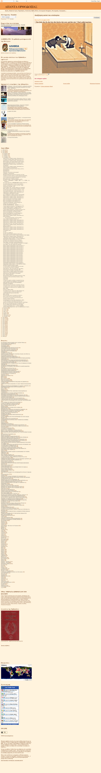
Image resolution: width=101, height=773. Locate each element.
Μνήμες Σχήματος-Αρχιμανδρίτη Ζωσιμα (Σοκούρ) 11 (13, 250)
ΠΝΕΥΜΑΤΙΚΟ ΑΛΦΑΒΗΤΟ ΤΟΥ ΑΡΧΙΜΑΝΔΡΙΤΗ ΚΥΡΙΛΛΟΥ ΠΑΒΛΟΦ (16, 472)
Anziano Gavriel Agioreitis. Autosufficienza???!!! (12, 208)
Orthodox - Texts (4, 562)
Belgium (3, 526)
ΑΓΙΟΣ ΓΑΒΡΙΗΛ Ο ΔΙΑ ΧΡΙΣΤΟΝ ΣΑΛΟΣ (9, 347)
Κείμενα (2, 421)
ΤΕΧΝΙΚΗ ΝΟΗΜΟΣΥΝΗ (6, 507)
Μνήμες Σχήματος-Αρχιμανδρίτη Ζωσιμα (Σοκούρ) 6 (13, 255)
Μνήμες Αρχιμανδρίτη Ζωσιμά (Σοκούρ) (9, 436)
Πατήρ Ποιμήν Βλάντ (5, 468)
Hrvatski (2, 545)
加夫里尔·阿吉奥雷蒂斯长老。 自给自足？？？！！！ (13, 204)
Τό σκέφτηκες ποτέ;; (7, 230)
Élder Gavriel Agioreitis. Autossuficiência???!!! (12, 200)
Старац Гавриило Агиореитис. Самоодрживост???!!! (13, 206)
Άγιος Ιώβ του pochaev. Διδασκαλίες (8, 349)
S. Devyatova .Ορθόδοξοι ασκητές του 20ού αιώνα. (12, 571)
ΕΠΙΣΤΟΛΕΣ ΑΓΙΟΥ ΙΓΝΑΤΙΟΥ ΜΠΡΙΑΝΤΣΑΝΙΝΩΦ (11, 392)
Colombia (3, 532)
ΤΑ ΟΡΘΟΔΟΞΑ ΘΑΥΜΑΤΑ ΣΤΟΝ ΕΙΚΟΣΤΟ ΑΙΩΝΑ (11, 505)
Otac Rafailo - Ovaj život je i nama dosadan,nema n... (13, 242)
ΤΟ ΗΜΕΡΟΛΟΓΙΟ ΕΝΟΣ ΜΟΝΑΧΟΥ (9, 508)
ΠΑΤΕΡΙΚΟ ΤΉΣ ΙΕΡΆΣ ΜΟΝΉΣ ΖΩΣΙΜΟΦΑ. (10, 459)
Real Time (9, 724)
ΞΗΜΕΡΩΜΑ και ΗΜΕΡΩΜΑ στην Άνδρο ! (11, 193)
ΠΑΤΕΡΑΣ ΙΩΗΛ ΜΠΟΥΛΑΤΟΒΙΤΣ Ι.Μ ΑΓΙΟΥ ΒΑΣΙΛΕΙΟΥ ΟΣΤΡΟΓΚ (15, 458)
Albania (2, 521)
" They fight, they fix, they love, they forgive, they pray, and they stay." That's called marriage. (63, 22)
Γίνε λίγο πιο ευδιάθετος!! (8, 232)
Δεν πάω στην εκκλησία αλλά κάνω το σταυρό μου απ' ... (14, 303)
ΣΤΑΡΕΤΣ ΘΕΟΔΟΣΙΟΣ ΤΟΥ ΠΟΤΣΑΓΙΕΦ (9, 491)
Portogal (3, 567)
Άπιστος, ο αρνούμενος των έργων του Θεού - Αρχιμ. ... (13, 185)
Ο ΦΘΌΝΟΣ (5, 277)
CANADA (39, 75)
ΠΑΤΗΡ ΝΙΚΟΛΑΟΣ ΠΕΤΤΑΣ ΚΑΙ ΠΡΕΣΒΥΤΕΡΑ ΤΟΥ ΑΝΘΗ (13, 467)
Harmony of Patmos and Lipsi (8, 298)
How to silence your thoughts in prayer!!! (11, 178)
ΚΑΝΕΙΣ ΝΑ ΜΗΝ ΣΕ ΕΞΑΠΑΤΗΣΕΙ (8, 418)
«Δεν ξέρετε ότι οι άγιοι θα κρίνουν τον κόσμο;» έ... (12, 239)
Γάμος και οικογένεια (5, 380)
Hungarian (3, 546)
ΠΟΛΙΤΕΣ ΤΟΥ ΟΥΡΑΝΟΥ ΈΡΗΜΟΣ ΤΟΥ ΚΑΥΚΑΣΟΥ (12, 476)
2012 (3, 331)
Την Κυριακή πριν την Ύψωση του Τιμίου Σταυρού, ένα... (14, 290)
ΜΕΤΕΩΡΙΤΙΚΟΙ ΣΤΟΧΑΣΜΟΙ (7, 434)
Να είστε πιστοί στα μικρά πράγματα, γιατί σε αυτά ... (13, 233)
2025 (3, 151)
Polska (2, 566)
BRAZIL (2, 528)
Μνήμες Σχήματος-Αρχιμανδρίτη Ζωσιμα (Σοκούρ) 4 (13, 258)
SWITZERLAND (4, 576)
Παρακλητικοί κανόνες (5, 457)
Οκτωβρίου (5, 156)
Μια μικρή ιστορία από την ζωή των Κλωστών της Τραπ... (14, 174)
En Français (3, 539)
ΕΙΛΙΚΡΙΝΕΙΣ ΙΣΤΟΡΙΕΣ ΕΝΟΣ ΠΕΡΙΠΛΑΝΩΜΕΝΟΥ (12, 386)
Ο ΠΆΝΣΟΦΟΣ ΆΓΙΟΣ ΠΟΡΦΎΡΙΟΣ (8, 446)
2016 (3, 326)
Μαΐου (4, 311)
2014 (3, 328)
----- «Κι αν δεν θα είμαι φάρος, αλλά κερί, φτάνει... (12, 217)
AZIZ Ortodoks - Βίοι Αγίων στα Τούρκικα (9, 525)
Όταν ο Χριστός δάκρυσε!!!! (8, 274)
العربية (2, 587)
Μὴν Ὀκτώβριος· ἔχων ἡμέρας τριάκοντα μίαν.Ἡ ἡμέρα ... (14, 161)
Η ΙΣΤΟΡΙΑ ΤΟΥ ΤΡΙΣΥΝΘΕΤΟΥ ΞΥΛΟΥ (9, 130)
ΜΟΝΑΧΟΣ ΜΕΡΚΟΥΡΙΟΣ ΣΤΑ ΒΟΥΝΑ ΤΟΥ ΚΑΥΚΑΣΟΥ (13, 439)
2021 (3, 319)
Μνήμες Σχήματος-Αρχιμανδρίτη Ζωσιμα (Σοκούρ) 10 (13, 251)
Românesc (3, 569)
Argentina (3, 522)
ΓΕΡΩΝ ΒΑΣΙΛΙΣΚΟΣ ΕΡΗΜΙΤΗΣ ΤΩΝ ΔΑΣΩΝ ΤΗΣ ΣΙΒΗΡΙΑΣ (14, 381)
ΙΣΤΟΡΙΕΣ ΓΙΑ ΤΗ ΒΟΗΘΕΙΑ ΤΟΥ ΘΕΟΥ (9, 411)
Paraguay (3, 564)
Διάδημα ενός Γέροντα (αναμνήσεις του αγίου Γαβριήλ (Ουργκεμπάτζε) (16, 383)
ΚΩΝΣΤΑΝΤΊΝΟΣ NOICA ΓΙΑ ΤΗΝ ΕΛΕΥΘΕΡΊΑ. (12, 282)
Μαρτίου (5, 313)
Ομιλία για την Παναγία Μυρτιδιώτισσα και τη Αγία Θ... (13, 272)
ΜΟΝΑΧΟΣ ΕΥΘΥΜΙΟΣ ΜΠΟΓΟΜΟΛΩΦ (9, 438)
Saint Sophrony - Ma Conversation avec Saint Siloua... (13, 268)
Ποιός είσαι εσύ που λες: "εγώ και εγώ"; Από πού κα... (13, 223)
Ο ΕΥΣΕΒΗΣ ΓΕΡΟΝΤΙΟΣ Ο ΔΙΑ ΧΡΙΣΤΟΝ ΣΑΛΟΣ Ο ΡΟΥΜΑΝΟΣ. (15, 444)
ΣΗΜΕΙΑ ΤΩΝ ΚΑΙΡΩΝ (5, 484)
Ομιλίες (2, 450)
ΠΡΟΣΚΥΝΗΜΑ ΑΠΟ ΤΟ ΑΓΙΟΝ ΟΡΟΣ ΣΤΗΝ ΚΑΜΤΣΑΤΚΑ (13, 480)
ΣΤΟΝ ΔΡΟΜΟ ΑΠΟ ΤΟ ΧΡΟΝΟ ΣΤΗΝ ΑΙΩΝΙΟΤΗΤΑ (12, 495)
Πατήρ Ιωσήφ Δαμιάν (5, 466)
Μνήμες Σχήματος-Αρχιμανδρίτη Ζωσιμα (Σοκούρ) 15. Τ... (14, 245)
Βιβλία (2, 376)
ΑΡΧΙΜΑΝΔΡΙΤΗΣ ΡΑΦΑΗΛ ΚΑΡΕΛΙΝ (9, 372)
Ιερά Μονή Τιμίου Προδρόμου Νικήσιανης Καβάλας (12, 240)
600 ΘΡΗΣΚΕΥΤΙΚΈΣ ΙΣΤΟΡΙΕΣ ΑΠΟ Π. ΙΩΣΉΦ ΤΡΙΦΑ (12, 342)
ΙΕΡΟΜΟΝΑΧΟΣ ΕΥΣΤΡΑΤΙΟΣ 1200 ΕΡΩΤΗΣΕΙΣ (11, 410)
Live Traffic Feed (10, 687)
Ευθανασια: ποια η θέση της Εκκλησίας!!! (11, 172)
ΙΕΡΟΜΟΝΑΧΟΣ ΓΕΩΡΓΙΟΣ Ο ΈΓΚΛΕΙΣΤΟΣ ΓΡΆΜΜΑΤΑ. (13, 409)
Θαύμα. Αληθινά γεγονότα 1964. (8, 405)
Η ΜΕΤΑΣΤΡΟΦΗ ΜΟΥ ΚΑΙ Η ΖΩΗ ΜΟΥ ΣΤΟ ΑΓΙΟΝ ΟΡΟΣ (13, 399)
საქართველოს (4, 586)
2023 (3, 317)
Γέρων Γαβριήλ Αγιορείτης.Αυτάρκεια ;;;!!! (11, 218)
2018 (3, 323)
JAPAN (2, 552)
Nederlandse (4, 557)
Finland (2, 543)
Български (3, 583)
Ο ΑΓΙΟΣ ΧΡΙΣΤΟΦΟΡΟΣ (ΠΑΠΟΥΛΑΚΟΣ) (10, 441)
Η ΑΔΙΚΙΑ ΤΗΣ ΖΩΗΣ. (11, 111)
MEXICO (3, 556)
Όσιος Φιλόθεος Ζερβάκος (6, 454)
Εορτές (2, 388)
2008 (3, 336)
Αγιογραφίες (3, 345)
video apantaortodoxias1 (6, 582)
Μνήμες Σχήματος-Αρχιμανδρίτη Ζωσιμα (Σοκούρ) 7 (13, 254)
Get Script (5, 724)
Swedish (3, 574)
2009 (3, 335)
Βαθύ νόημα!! (5, 288)
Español (3, 541)
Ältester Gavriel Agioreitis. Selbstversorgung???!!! (12, 210)
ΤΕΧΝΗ (2, 506)
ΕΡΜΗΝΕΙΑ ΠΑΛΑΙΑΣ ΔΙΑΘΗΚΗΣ (8, 394)
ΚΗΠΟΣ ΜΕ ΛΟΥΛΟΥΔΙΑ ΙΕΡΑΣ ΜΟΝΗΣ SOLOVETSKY (12, 424)
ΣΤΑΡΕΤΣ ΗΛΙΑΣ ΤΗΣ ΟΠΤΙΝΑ (7, 490)
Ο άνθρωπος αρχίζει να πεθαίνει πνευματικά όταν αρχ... (13, 280)
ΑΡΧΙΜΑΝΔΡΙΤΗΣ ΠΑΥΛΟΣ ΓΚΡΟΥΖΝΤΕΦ (10, 371)
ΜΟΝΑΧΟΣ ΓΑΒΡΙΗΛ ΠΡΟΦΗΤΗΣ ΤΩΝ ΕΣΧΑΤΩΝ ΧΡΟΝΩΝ (14, 437)
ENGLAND (3, 540)
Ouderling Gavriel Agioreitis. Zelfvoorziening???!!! (12, 202)
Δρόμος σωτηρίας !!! (7, 225)
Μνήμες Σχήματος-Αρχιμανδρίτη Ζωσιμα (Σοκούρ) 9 (13, 252)
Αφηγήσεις (3, 374)
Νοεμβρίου (5, 154)
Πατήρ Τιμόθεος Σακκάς (6, 469)
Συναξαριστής (4, 501)
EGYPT (2, 537)
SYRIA (2, 577)
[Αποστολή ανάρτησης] (48, 74)
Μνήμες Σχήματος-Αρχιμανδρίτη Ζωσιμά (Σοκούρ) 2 (13, 260)
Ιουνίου (4, 310)
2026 (3, 150)
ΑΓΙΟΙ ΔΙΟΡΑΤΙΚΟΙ (5, 346)
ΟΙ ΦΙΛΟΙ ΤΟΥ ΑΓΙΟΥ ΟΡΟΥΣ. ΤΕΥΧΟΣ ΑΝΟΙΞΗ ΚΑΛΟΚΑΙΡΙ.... (15, 175)
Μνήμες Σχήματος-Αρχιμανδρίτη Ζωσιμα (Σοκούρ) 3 (13, 259)
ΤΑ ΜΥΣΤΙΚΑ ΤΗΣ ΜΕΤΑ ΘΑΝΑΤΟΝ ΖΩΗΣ (10, 504)
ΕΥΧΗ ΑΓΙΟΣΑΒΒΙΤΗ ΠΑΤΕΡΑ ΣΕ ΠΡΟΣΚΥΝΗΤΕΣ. (18, 123)
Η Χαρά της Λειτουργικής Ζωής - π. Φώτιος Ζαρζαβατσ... (13, 305)
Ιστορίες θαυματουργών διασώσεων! (8, 412)
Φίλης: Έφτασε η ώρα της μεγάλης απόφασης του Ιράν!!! (14, 188)
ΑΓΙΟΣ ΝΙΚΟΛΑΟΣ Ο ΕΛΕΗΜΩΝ (8, 350)
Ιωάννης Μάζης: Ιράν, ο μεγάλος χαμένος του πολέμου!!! (14, 187)
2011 (3, 332)
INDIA (2, 547)
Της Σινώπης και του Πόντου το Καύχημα (11, 267)
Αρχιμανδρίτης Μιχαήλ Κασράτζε (8, 370)
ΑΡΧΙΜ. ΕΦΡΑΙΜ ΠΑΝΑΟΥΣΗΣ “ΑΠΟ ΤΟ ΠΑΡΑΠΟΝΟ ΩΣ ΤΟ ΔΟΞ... (16, 306)
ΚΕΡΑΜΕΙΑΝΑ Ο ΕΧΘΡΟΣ (6, 423)
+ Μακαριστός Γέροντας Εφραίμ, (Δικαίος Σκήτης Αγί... (13, 237)
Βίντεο (2, 377)
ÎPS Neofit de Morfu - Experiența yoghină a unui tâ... (13, 179)
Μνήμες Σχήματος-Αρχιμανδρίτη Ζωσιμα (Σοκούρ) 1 (13, 261)
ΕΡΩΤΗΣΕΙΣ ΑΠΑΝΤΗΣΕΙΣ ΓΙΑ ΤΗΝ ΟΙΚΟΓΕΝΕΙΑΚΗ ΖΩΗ (13, 395)
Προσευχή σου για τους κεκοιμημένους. (9, 479)
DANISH (3, 535)
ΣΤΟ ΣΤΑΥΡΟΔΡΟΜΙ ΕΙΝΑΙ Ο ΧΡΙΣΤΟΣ (9, 493)
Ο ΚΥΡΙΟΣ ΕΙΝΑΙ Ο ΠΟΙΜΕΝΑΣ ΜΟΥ (9, 445)
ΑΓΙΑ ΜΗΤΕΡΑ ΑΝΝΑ (5, 344)
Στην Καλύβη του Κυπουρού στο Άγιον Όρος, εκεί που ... (14, 168)
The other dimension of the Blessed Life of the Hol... (13, 301)
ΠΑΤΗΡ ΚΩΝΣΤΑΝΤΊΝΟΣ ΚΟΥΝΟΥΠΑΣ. (11, 292)
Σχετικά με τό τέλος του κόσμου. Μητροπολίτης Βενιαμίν (13, 503)
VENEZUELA (4, 581)
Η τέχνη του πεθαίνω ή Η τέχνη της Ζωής (9, 403)
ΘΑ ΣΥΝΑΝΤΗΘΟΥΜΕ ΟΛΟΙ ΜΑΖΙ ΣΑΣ (9, 404)
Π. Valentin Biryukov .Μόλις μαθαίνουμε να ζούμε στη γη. (13, 456)
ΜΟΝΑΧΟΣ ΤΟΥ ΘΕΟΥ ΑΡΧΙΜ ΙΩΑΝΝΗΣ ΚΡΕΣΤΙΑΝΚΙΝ (13, 440)
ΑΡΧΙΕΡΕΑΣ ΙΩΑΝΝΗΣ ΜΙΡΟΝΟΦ (8, 365)
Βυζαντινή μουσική (5, 379)
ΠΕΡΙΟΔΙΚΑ (3, 471)
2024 (3, 152)
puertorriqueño (4, 568)
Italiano (2, 551)
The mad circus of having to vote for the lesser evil (12, 297)
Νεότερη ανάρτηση (39, 83)
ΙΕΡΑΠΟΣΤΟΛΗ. (4, 408)
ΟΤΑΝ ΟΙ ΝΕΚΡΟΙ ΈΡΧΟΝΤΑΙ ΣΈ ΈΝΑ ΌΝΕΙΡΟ (11, 455)
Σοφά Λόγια (3, 488)
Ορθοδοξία (3, 453)
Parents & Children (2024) (8, 289)
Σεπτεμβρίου (5, 157)
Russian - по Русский (5, 570)
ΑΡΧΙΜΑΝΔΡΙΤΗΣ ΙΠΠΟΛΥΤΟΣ (7, 368)
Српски (2, 584)
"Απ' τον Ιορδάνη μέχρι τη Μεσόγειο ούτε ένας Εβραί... (13, 304)
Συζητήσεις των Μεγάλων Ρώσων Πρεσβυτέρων (11, 498)
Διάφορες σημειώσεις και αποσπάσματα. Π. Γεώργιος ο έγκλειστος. (15, 385)
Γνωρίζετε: (3, 382)
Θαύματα (3, 406)
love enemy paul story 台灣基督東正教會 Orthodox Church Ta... (15, 182)
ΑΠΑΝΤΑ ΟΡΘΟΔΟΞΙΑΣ (21, 6)
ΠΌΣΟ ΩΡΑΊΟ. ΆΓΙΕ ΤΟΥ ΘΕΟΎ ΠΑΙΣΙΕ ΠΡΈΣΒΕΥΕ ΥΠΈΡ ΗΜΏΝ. (16, 235)
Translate (12, 19)
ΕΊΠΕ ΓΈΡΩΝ (4, 387)
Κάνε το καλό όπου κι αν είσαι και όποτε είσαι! (12, 296)
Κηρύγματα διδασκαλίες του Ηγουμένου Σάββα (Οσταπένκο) (14, 425)
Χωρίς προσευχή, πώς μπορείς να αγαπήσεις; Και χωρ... (14, 284)
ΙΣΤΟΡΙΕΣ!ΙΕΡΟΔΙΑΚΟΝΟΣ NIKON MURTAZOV (11, 414)
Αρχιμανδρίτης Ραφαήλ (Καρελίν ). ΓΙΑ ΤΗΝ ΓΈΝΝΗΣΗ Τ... (14, 238)
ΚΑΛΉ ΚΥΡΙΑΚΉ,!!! (6, 216)
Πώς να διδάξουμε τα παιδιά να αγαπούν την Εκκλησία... (14, 194)
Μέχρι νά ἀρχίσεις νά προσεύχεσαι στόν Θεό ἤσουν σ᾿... (14, 195)
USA (2, 580)
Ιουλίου (4, 309)
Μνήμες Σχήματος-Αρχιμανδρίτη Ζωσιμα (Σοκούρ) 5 (13, 257)
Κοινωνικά (3, 426)
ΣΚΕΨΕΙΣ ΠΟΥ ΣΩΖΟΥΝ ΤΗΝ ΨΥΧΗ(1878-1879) (11, 486)
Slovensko (3, 573)
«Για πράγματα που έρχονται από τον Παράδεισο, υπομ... (14, 287)
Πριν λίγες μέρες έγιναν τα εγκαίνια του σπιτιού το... (13, 295)
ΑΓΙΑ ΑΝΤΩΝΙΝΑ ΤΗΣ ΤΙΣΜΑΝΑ (7, 343)
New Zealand (4, 558)
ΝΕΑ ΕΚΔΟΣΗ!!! (6, 171)
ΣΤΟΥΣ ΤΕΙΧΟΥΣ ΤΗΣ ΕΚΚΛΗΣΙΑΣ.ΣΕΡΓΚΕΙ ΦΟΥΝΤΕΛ (13, 496)
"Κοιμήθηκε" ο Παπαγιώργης (8, 173)
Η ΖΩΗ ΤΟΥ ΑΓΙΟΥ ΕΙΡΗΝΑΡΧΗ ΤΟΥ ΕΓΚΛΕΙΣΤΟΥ (12, 398)
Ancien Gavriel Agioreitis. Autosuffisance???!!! (12, 211)
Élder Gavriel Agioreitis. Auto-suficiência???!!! (11, 201)
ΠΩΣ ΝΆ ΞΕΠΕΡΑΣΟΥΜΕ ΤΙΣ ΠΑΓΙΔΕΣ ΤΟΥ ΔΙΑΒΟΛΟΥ (13, 482)
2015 (3, 327)
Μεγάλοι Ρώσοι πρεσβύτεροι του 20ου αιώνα (10, 430)
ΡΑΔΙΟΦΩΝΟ (4, 483)
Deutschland (3, 536)
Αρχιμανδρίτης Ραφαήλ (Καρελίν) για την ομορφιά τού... (13, 262)
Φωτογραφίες (4, 520)
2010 (3, 333)
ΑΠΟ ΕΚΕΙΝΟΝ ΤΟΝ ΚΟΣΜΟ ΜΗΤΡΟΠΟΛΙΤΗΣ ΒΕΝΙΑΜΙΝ (13, 360)
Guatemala (3, 544)
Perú (2, 565)
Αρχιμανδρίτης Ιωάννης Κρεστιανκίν (8, 369)
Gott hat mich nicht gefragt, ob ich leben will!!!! (12, 269)
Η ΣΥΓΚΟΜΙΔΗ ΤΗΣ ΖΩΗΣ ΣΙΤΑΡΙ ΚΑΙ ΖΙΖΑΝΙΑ (11, 402)
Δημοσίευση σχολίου (39, 81)
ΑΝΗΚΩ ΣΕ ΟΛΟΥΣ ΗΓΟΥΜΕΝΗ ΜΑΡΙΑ (9, 357)
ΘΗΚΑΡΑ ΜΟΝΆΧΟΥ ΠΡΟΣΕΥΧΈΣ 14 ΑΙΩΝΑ (10, 407)
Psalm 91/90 (5, 279)
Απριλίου (5, 312)
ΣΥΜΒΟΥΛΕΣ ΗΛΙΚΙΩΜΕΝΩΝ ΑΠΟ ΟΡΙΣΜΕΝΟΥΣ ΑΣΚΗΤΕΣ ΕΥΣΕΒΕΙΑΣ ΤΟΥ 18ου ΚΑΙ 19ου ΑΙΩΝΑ (14, 500)
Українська (3, 585)
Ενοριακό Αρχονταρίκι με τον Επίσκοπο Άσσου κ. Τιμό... (13, 189)
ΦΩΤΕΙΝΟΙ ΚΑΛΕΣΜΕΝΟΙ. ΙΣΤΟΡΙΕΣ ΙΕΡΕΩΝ (10, 519)
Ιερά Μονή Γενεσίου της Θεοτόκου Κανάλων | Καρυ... (13, 276)
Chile (2, 530)
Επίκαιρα (3, 389)
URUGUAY (3, 579)
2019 (3, 322)
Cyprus (2, 533)
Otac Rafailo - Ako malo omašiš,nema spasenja (12, 244)
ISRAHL (2, 550)
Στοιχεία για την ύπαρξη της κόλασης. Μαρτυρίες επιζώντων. (13, 494)
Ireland (2, 549)
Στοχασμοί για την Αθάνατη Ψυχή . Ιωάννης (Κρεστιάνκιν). (13, 497)
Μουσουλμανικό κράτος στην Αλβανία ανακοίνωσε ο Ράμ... (14, 275)
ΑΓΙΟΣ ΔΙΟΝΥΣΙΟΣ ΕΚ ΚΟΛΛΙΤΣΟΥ (8, 348)
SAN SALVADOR (4, 572)
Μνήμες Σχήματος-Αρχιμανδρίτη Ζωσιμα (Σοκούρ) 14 (13, 246)
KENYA (2, 553)
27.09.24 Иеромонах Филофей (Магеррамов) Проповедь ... (15, 176)
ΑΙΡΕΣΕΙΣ (3, 351)
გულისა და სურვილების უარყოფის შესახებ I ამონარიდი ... (15, 302)
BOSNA (2, 527)
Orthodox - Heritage (45, 75)
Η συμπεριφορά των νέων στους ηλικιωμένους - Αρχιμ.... (14, 299)
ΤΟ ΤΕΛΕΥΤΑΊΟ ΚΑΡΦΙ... (12, 137)
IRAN (2, 548)
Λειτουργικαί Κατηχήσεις (6, 427)
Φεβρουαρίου (6, 315)
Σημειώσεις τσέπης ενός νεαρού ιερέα (9, 485)
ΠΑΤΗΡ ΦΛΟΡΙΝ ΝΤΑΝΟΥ (6, 470)
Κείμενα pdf (3, 422)
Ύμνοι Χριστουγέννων (5, 517)
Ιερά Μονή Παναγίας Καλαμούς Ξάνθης (10, 265)
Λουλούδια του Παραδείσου (7, 428)
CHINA (2, 531)
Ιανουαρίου (5, 316)
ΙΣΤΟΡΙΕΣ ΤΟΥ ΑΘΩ (5, 413)
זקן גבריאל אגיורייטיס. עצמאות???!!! (10, 203)
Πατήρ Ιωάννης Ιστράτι (6, 464)
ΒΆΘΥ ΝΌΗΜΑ (6, 294)
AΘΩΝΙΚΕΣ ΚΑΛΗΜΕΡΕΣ (8, 283)
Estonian (3, 542)
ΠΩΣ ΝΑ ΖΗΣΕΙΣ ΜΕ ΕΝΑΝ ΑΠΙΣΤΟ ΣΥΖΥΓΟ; (10, 481)
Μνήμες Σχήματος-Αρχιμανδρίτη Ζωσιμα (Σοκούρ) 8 (13, 253)
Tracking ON (14, 724)
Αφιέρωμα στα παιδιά (5, 375)
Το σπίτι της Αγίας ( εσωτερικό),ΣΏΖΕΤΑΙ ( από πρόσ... (13, 266)
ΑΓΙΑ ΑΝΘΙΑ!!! (5, 165)
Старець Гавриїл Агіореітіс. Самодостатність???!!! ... (13, 207)
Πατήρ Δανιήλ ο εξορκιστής (6, 461)
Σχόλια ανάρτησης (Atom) (47, 86)
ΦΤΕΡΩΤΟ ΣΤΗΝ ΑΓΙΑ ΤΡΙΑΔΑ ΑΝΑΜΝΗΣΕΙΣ (10, 518)
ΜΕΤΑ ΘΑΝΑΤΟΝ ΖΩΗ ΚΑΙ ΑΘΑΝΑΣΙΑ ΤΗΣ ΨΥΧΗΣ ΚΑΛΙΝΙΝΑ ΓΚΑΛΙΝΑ (16, 432)
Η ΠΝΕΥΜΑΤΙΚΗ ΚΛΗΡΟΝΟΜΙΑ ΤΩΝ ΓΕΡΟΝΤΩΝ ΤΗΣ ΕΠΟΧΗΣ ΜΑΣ (16, 400)
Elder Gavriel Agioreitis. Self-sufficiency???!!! (11, 214)
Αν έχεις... (5, 231)
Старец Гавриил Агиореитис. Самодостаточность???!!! (14, 209)
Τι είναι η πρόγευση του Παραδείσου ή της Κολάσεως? (13, 281)
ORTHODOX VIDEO (5, 563)
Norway (2, 560)
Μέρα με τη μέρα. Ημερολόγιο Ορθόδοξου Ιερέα (11, 431)
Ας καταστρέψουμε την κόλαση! (7, 373)
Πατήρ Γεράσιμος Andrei (6, 460)
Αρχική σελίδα (66, 83)
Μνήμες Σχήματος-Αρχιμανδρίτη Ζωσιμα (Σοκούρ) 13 (13, 247)
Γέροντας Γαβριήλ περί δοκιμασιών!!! (10, 167)
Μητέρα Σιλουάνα (4, 435)
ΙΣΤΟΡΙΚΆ (3, 415)
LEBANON (3, 555)
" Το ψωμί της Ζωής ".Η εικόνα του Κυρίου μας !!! (12, 291)
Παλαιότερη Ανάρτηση (95, 83)
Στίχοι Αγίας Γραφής (5, 492)
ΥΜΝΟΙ (2, 516)
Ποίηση (2, 475)
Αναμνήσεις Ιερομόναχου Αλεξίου (8, 355)
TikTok (2, 578)
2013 (3, 330)
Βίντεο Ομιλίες (4, 378)
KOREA (2, 554)
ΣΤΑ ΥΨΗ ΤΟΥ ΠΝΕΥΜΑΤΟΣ (7, 489)
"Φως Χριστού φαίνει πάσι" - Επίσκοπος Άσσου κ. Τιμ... (13, 190)
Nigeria (2, 559)
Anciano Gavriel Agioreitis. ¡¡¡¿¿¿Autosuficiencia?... (13, 213)
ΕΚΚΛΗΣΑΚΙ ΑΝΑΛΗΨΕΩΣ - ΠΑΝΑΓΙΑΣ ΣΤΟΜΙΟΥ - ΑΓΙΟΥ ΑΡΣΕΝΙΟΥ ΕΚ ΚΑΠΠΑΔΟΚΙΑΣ (18, 106)
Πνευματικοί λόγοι (5, 474)
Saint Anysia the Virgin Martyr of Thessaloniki (11, 273)
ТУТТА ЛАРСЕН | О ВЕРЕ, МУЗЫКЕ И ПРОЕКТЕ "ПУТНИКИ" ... (16, 243)
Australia (3, 523)
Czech (2, 534)
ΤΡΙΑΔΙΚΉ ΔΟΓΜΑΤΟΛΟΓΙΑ (7, 515)
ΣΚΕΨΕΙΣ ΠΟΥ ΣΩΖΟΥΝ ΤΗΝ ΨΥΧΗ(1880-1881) (11, 487)
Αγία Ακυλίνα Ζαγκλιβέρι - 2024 (9, 186)
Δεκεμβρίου (5, 153)
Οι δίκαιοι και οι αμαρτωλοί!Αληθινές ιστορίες (10, 447)
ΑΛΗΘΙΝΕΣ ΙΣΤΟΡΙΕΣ (5, 352)
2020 (3, 321)
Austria (2, 524)
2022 (3, 318)
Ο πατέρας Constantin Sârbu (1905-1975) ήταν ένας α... (13, 159)
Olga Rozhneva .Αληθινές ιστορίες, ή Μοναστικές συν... (13, 158)
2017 (3, 324)
